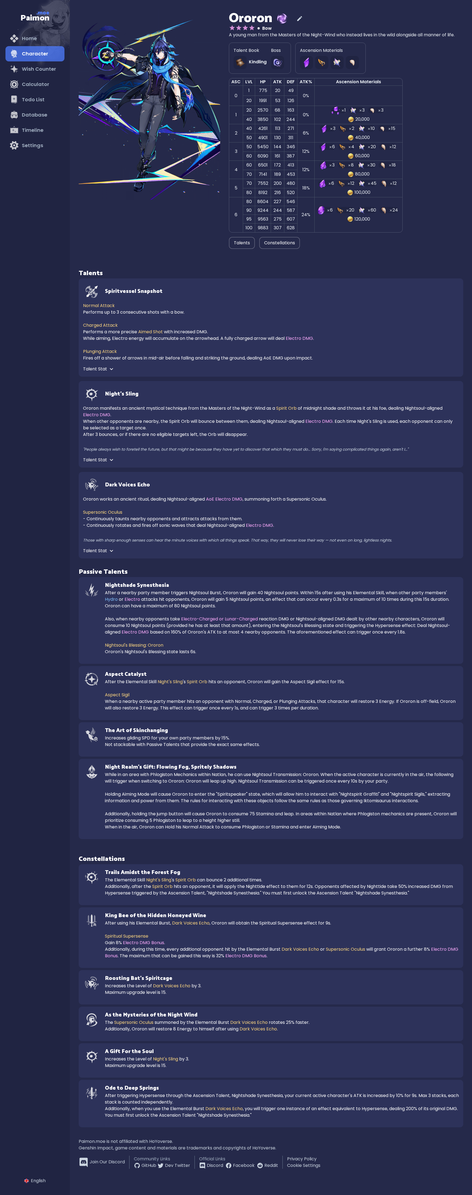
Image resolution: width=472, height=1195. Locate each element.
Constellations (279, 243)
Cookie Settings (303, 1165)
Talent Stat (95, 369)
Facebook (244, 1165)
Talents (242, 243)
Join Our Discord (107, 1162)
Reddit (271, 1165)
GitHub (148, 1165)
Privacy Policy (302, 1159)
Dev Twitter (177, 1165)
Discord (215, 1165)
